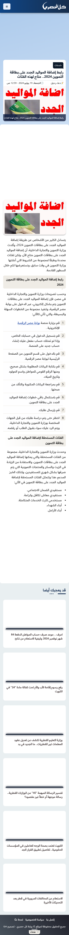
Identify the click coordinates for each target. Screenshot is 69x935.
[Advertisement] (34, 34)
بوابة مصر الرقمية (28, 323)
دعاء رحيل (56, 83)
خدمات (58, 65)
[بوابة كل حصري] (54, 6)
